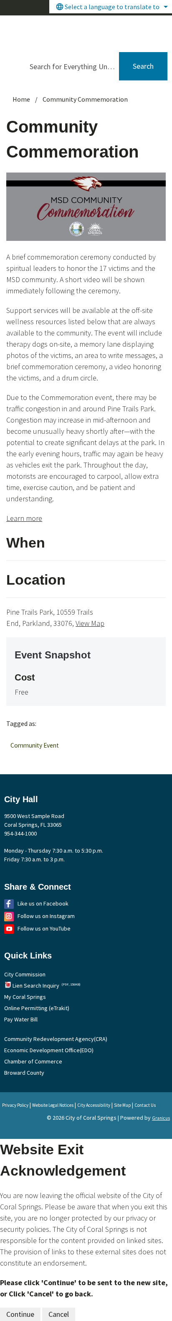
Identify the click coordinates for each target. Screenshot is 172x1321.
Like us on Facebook (43, 903)
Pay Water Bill (21, 1019)
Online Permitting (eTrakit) (36, 1008)
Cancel (58, 1314)
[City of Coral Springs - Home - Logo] (71, 31)
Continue (20, 1314)
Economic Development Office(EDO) (49, 1050)
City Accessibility (93, 1105)
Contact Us (145, 1105)
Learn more (24, 518)
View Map (90, 623)
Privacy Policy (15, 1105)
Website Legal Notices (52, 1105)
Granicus (161, 1118)
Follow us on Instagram (46, 916)
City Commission (25, 974)
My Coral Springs (25, 997)
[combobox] (110, 6)
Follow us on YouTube (44, 928)
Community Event (34, 745)
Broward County (24, 1072)
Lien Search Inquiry (47, 985)
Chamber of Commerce (33, 1061)
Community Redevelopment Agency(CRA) (55, 1039)
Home (21, 99)
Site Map (122, 1105)
